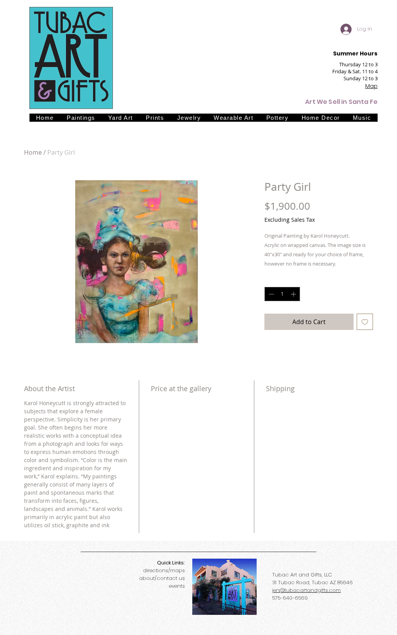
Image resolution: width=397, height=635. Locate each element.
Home (33, 152)
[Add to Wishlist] (365, 322)
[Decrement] (270, 294)
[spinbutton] (282, 294)
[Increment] (294, 294)
